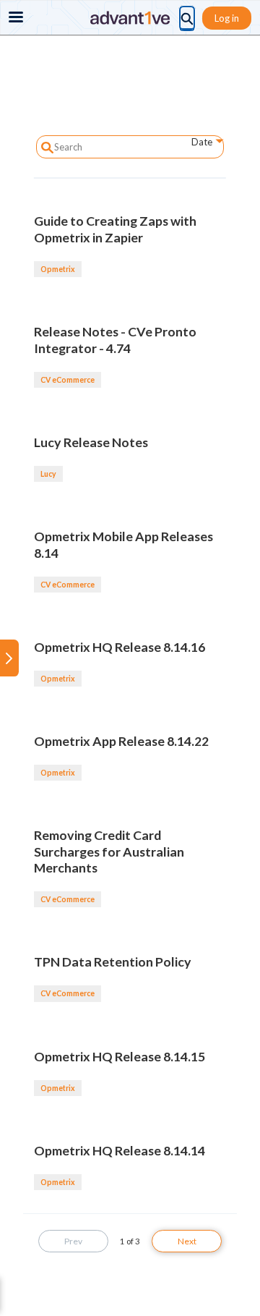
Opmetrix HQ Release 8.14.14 (119, 1150)
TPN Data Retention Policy (112, 961)
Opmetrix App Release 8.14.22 (121, 741)
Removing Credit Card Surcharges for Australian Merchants (109, 851)
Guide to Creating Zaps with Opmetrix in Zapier (115, 229)
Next (187, 1241)
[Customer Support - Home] (130, 18)
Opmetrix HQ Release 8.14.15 (119, 1056)
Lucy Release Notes (91, 442)
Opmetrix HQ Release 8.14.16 (119, 647)
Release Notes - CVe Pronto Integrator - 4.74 (115, 339)
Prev (73, 1241)
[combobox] (196, 144)
